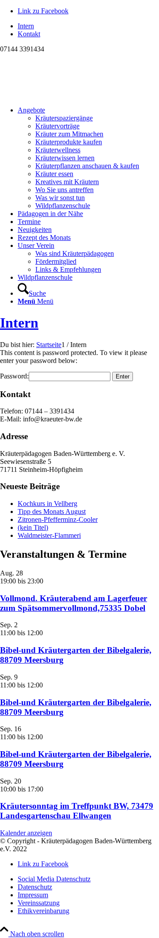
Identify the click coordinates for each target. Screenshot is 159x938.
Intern (26, 26)
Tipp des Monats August (52, 511)
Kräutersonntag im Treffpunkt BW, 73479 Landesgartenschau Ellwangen (76, 810)
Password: (14, 376)
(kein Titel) (33, 527)
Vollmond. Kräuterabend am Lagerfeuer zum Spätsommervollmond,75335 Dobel (73, 603)
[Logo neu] (66, 95)
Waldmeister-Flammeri (49, 535)
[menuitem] (88, 26)
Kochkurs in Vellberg (47, 503)
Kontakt (29, 34)
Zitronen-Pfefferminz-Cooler (58, 519)
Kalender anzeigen (26, 833)
